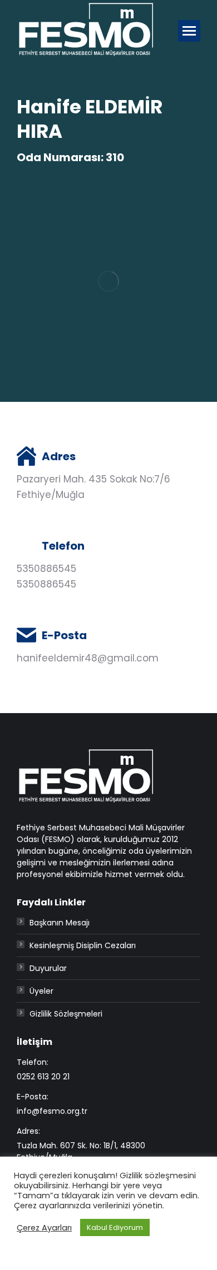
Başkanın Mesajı (59, 922)
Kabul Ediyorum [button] (115, 1227)
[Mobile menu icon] (189, 31)
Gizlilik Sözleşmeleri (65, 1013)
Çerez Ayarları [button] (44, 1228)
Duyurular (48, 968)
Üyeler (41, 991)
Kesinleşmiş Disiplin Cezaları (82, 945)
